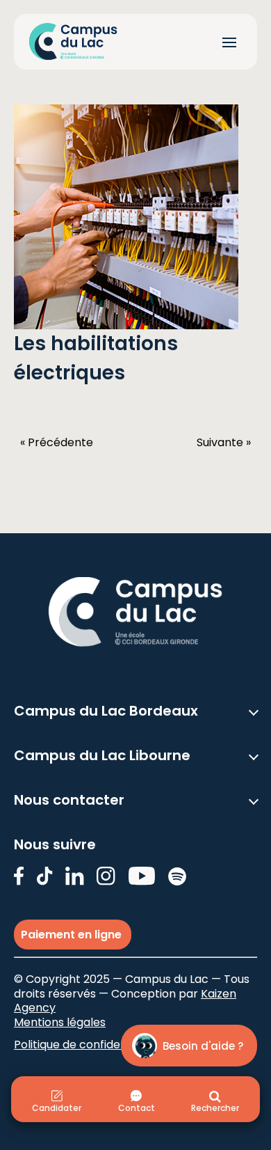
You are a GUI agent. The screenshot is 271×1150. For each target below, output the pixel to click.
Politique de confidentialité (86, 1045)
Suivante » (224, 443)
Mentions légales (60, 1022)
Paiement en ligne (72, 935)
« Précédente (56, 443)
